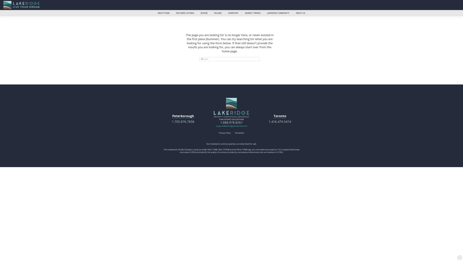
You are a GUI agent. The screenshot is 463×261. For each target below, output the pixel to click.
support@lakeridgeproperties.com (231, 126)
